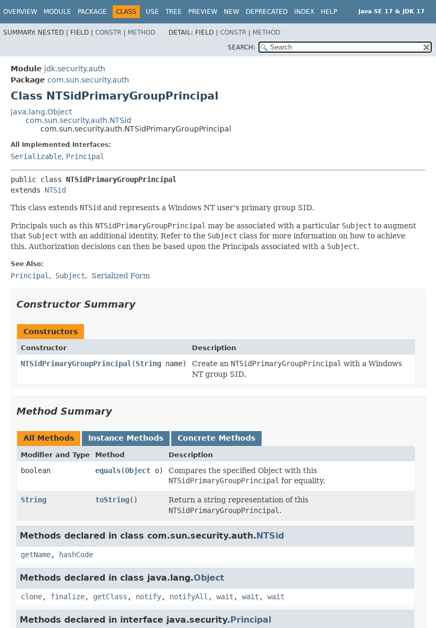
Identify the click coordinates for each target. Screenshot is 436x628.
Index (304, 11)
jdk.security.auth (74, 68)
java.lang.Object (41, 112)
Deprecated (267, 11)
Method (141, 32)
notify (148, 596)
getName (36, 554)
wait (224, 596)
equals (108, 470)
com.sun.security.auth (88, 80)
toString (112, 499)
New (231, 11)
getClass (110, 596)
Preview (202, 11)
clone (31, 596)
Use (152, 11)
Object (137, 470)
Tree (173, 11)
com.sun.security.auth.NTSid (78, 120)
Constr (108, 32)
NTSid (55, 190)
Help (329, 11)
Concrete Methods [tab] (216, 438)
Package (92, 11)
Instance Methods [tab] (125, 438)
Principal (85, 156)
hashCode (76, 554)
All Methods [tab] (48, 438)
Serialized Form (120, 275)
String (148, 363)
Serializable (36, 156)
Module (57, 11)
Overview (20, 11)
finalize (68, 596)
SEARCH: (241, 47)
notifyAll (189, 596)
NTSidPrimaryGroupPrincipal (76, 363)
